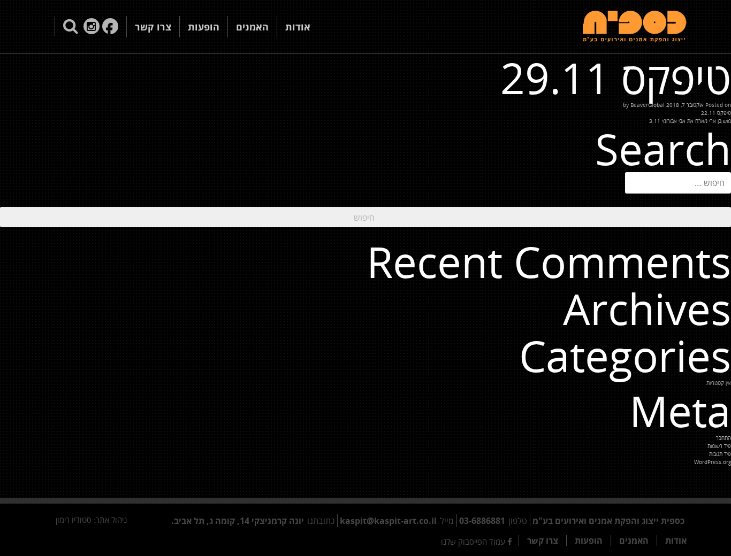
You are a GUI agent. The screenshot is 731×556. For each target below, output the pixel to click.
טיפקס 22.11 (716, 113)
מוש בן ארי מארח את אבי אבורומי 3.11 (690, 121)
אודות (297, 26)
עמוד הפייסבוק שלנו (474, 541)
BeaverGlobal (647, 105)
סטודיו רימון (74, 519)
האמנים (252, 26)
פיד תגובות (720, 454)
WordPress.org (712, 462)
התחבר (723, 438)
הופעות (203, 26)
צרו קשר (153, 26)
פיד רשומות (719, 446)
